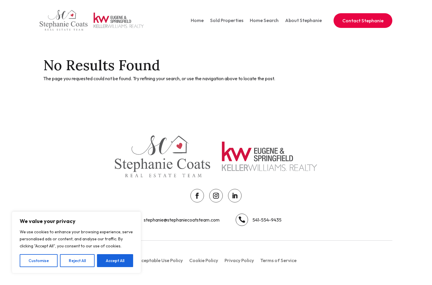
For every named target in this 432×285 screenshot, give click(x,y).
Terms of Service (278, 260)
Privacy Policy (239, 260)
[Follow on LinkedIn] (235, 195)
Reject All (77, 260)
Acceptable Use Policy (159, 260)
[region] (76, 242)
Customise (39, 260)
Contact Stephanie (363, 21)
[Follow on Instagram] (216, 195)
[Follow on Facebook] (197, 195)
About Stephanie (303, 20)
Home (197, 20)
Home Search (264, 20)
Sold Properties (226, 20)
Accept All (115, 260)
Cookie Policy (203, 260)
